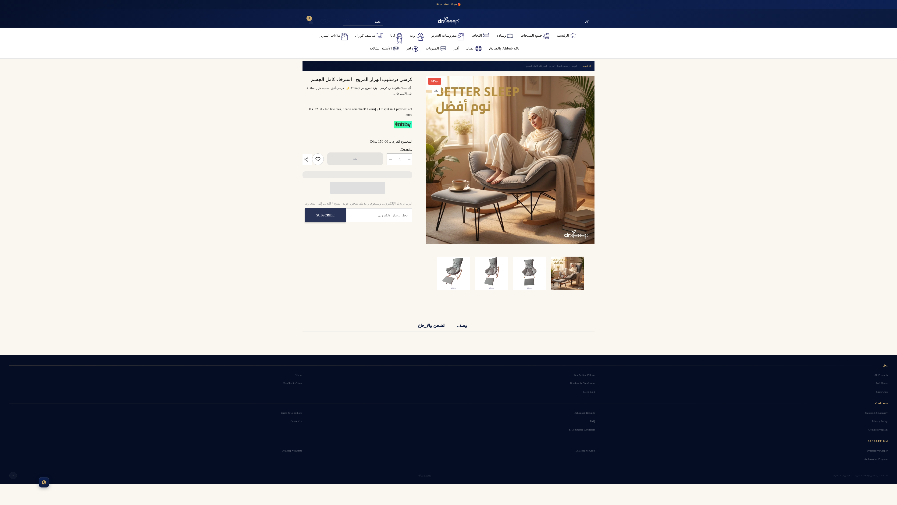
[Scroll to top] (13, 475)
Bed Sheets (882, 383)
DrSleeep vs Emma (292, 450)
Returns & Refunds (584, 412)
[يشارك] (307, 159)
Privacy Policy (880, 421)
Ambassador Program (876, 459)
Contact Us (296, 421)
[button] (357, 188)
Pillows (298, 375)
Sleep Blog (589, 391)
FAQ (592, 421)
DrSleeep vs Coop (585, 450)
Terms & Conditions (291, 412)
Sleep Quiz (882, 391)
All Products (881, 375)
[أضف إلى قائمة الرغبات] (318, 159)
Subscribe (325, 215)
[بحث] (363, 21)
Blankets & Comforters (582, 383)
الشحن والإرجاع (431, 325)
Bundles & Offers (292, 383)
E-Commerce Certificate (582, 429)
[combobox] (367, 21)
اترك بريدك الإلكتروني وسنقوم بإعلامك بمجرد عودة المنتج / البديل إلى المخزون (358, 203)
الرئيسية (587, 66)
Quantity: (406, 149)
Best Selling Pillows (584, 375)
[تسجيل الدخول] (329, 22)
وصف (462, 325)
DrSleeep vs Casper (877, 450)
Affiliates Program (878, 429)
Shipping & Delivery (876, 412)
